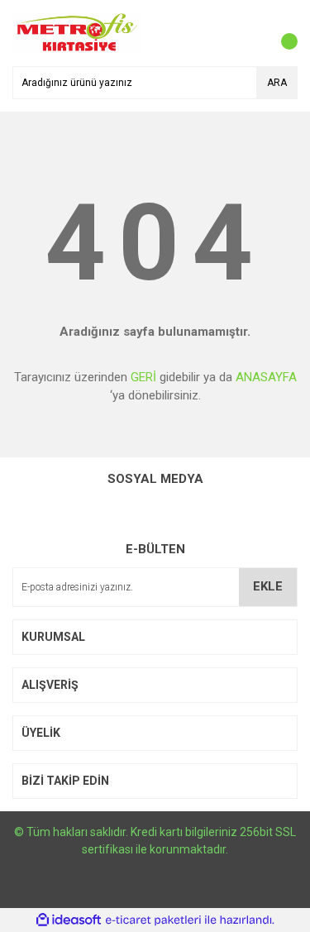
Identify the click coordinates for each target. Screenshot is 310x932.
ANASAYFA (266, 377)
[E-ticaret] (153, 919)
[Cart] (281, 33)
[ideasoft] (69, 920)
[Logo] (76, 32)
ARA (277, 82)
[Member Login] (248, 33)
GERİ (143, 377)
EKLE (268, 586)
